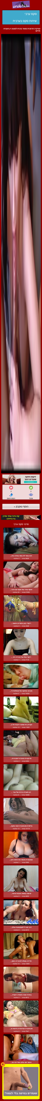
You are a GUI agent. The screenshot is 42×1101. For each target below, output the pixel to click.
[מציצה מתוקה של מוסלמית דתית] (21, 676)
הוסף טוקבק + (21, 506)
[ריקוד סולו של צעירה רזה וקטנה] (21, 642)
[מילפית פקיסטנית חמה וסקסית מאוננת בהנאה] (21, 811)
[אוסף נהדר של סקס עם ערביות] (21, 574)
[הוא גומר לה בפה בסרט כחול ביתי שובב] (21, 541)
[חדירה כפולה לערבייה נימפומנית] (21, 946)
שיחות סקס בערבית (25, 20)
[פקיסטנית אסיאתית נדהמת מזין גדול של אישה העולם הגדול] (21, 1013)
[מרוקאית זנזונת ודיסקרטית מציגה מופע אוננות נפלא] (21, 743)
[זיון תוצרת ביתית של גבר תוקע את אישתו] (21, 777)
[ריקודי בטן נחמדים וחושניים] (21, 608)
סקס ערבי (31, 13)
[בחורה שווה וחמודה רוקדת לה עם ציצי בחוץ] (21, 980)
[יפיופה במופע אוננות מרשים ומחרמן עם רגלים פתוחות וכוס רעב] (21, 878)
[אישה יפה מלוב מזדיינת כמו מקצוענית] (21, 1047)
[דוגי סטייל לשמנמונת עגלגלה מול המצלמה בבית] (21, 912)
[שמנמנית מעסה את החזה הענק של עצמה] (21, 845)
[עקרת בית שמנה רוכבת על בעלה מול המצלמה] (21, 710)
